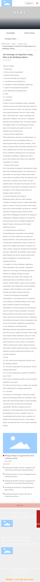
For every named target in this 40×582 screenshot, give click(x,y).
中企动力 (17, 579)
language (28, 3)
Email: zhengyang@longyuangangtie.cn (15, 540)
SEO (26, 571)
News (13, 44)
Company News (10, 39)
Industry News (29, 33)
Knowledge (10, 33)
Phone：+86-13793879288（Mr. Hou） (15, 513)
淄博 (21, 579)
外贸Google (27, 579)
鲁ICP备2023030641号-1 (20, 577)
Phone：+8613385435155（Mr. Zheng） (16, 537)
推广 (32, 579)
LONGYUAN (19, 11)
